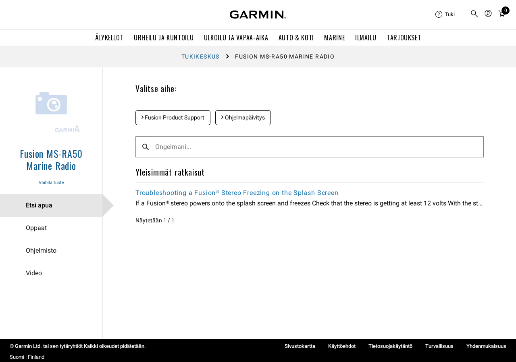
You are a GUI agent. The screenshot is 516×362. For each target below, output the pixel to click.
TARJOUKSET (404, 37)
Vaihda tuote (51, 182)
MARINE (334, 37)
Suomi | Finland (27, 357)
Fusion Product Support (174, 117)
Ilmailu (365, 37)
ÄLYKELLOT (109, 37)
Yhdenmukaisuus (486, 346)
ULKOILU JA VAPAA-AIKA (236, 37)
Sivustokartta (300, 346)
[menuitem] (449, 14)
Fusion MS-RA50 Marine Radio (51, 159)
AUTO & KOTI (296, 37)
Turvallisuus (439, 346)
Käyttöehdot (342, 346)
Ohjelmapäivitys (244, 117)
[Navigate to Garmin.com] (258, 14)
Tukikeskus (200, 56)
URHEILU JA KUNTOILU (164, 37)
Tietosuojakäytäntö (390, 346)
